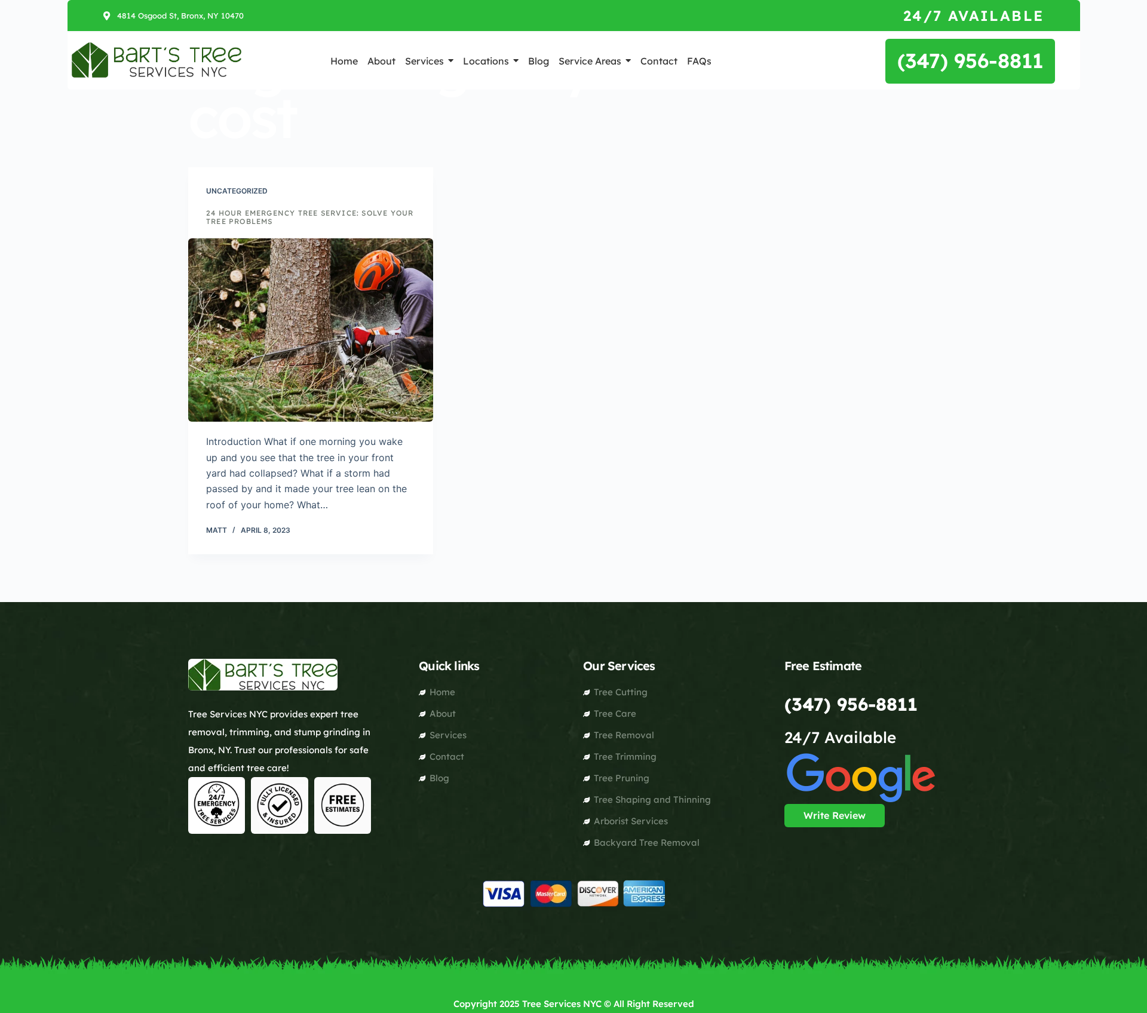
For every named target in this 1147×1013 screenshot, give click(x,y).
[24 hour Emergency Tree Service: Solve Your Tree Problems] (310, 330)
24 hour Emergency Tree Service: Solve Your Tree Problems (309, 217)
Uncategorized (237, 190)
